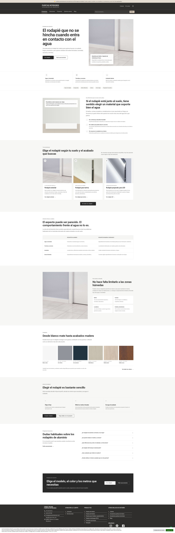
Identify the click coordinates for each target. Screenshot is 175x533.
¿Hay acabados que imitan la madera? (91, 453)
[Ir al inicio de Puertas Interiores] (50, 6)
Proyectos (59, 11)
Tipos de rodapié (67, 87)
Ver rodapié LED (110, 197)
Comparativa (76, 87)
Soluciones (52, 11)
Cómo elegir (98, 87)
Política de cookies (53, 531)
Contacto (122, 6)
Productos (44, 11)
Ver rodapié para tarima (81, 197)
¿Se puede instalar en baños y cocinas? (91, 437)
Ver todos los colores (127, 369)
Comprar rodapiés (49, 415)
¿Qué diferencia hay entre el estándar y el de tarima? (95, 442)
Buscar (132, 11)
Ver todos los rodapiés (88, 203)
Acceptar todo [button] (169, 530)
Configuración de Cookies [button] (159, 530)
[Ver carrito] (132, 6)
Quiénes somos (68, 11)
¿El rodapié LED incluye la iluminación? (91, 448)
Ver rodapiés (48, 57)
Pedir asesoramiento (61, 57)
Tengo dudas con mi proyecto (65, 415)
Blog (75, 11)
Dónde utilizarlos (84, 87)
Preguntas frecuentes (107, 87)
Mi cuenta (127, 6)
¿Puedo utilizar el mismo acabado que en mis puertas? (95, 458)
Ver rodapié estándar (50, 197)
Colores (91, 87)
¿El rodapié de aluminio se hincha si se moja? (93, 432)
